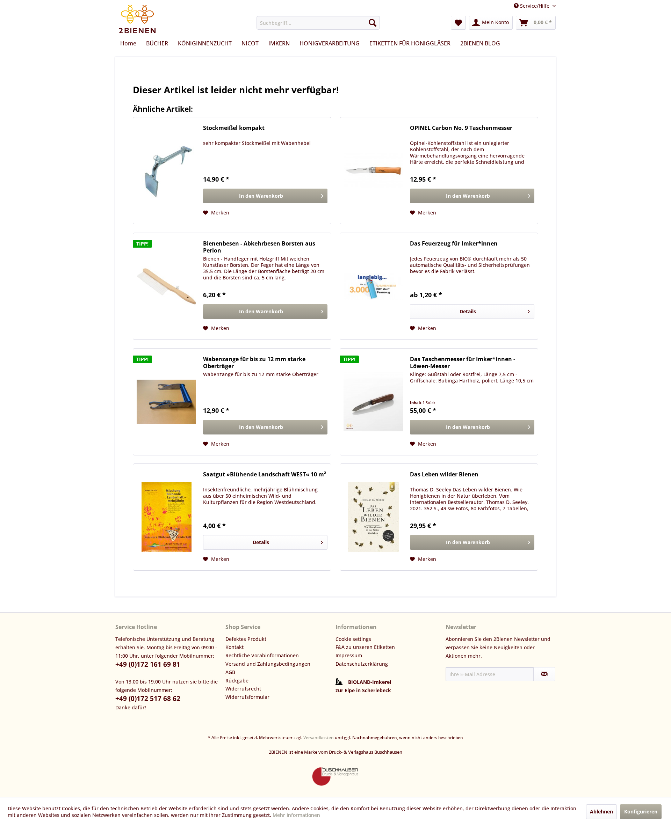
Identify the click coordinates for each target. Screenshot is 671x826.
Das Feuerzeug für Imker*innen (454, 243)
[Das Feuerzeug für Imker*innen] (373, 286)
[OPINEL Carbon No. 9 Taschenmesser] (373, 170)
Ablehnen (601, 811)
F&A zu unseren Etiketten (365, 647)
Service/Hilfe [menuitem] (535, 5)
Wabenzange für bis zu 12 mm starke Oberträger (254, 363)
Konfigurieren (640, 811)
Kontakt (234, 647)
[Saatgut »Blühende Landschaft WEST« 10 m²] (166, 517)
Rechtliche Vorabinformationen (262, 655)
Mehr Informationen (296, 815)
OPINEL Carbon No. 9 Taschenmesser (461, 128)
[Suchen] (372, 23)
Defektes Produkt (245, 639)
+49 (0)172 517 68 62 (147, 698)
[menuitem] (318, 23)
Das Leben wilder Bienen (444, 474)
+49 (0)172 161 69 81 (147, 664)
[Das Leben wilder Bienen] (373, 517)
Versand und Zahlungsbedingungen (267, 663)
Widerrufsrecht (243, 688)
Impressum (349, 655)
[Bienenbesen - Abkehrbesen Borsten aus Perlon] (166, 286)
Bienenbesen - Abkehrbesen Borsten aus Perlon (259, 247)
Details (468, 311)
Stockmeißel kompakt (234, 128)
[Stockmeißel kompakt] (166, 170)
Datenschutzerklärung (362, 663)
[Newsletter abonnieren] (544, 674)
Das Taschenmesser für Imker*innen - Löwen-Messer (462, 363)
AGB (230, 672)
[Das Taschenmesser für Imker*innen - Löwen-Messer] (373, 402)
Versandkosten (318, 737)
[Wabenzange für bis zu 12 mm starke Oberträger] (166, 402)
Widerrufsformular (247, 697)
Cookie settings (353, 639)
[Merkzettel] (458, 23)
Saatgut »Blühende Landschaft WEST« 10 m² (264, 474)
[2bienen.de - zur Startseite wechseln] (137, 19)
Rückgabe (236, 680)
